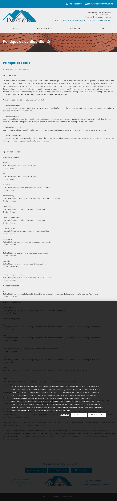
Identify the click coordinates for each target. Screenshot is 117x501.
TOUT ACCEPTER (97, 415)
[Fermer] (115, 302)
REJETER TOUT (79, 415)
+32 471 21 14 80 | (75, 4)
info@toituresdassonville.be (100, 4)
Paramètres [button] (65, 415)
